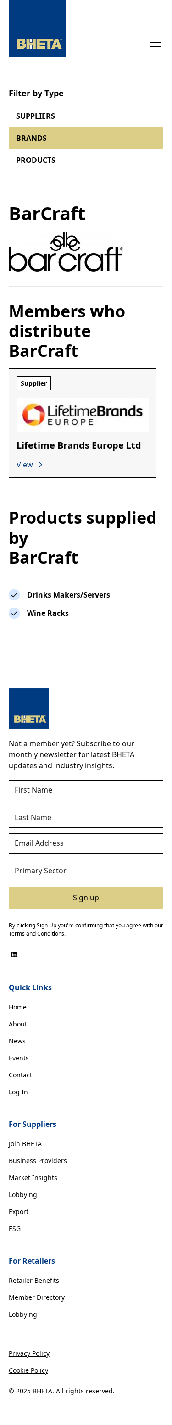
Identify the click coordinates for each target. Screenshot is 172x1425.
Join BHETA (25, 1143)
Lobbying (23, 1194)
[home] (37, 28)
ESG (15, 1228)
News (17, 1041)
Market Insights (33, 1177)
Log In (18, 1091)
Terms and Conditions (36, 933)
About (18, 1024)
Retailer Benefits (34, 1280)
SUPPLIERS (35, 116)
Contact (20, 1074)
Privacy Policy (29, 1353)
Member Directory (37, 1297)
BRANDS (31, 138)
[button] (154, 46)
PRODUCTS (35, 160)
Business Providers (38, 1160)
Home (18, 1007)
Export (18, 1211)
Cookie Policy (28, 1370)
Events (19, 1058)
